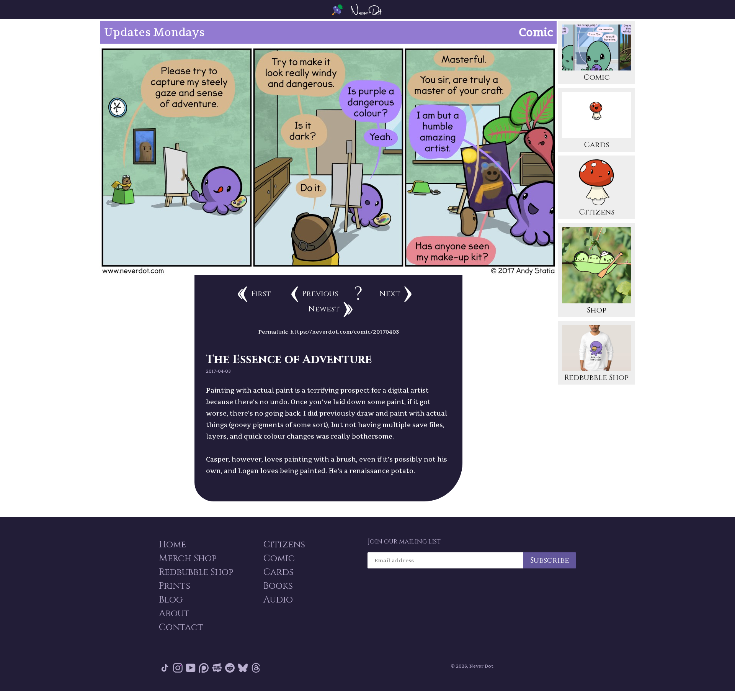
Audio (278, 600)
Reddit (230, 669)
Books (278, 586)
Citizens (596, 212)
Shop (596, 310)
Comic (596, 77)
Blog (171, 600)
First (261, 293)
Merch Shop (188, 558)
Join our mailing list (404, 541)
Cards (596, 144)
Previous (320, 293)
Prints (174, 586)
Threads (256, 669)
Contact (181, 627)
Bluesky (243, 669)
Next (389, 293)
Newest (324, 309)
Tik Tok (165, 669)
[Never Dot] (367, 9)
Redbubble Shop (596, 377)
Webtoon (217, 669)
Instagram (178, 669)
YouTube (191, 669)
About (174, 613)
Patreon (204, 669)
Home (172, 545)
